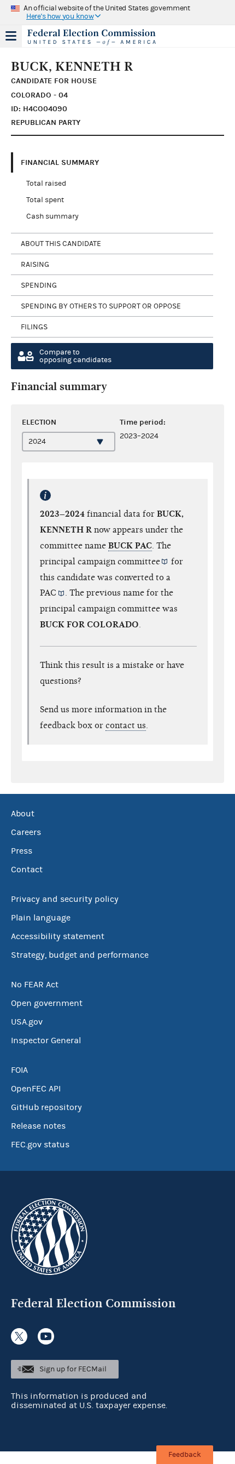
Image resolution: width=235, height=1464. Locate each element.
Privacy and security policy (65, 899)
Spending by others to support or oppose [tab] (101, 306)
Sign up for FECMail (73, 1369)
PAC (48, 593)
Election (39, 422)
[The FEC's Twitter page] (19, 1336)
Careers (26, 832)
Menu (11, 36)
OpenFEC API (36, 1089)
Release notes (38, 1126)
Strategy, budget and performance (80, 955)
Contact (27, 869)
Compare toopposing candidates (75, 356)
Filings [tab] (34, 327)
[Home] (103, 37)
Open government (47, 1003)
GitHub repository (46, 1107)
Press (21, 851)
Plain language (40, 918)
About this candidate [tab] (61, 243)
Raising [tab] (35, 264)
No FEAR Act (34, 985)
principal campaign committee (100, 562)
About (22, 814)
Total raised (46, 183)
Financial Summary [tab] (60, 162)
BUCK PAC (130, 546)
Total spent (45, 200)
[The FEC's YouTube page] (46, 1336)
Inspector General (46, 1040)
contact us (125, 725)
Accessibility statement (57, 936)
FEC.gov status (40, 1145)
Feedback (184, 1454)
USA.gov (27, 1022)
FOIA (19, 1070)
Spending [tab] (39, 285)
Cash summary (52, 216)
